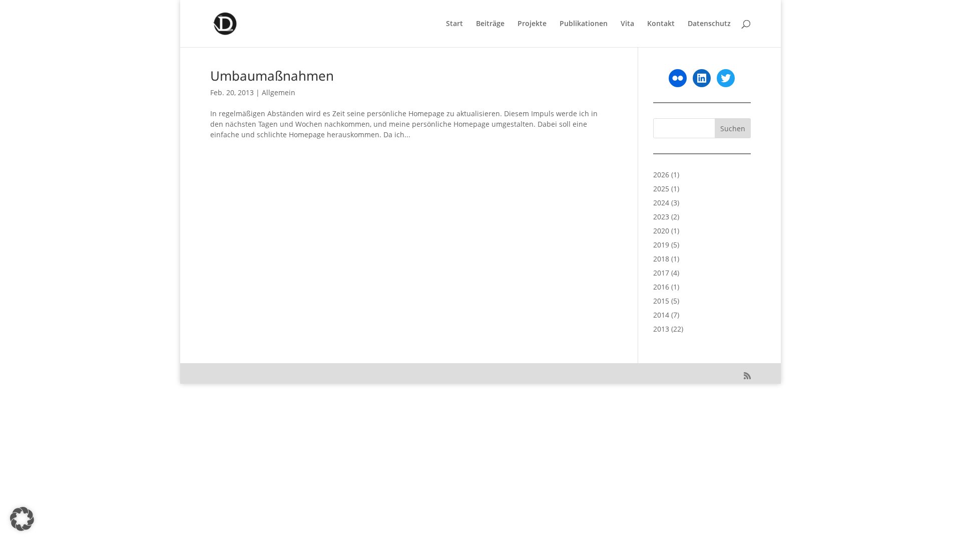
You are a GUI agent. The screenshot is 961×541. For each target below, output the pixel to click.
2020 (661, 230)
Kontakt (661, 24)
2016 (661, 287)
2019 (661, 244)
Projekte (532, 24)
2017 (661, 273)
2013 (661, 329)
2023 (661, 216)
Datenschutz (709, 24)
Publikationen (584, 24)
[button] (22, 519)
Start (454, 24)
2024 (661, 202)
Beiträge (490, 24)
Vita (627, 24)
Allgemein (278, 92)
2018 (661, 258)
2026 (661, 174)
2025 (661, 188)
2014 (661, 315)
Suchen (732, 128)
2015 (661, 301)
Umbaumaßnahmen (272, 76)
